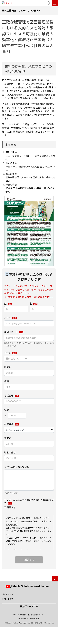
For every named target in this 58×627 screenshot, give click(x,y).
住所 (6, 409)
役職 (6, 381)
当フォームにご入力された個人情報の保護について (29, 501)
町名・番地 (9, 452)
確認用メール (11, 332)
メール (7, 317)
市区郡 (7, 438)
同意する (11, 507)
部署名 (7, 367)
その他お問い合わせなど (16, 466)
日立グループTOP (29, 606)
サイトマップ (7, 594)
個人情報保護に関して (35, 615)
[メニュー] (55, 3)
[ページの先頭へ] (55, 578)
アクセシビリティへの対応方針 (28, 619)
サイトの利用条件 (19, 615)
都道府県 (8, 424)
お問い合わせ (7, 599)
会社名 (7, 353)
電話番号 (8, 395)
